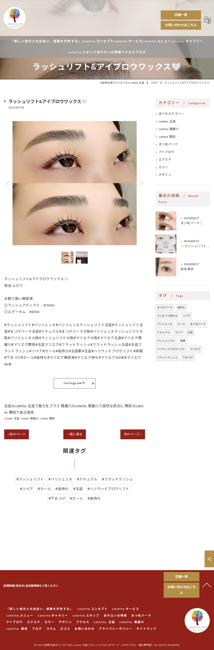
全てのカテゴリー (171, 113)
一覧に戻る (75, 434)
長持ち (181, 307)
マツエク (195, 349)
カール (181, 324)
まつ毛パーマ (168, 144)
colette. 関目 (47, 418)
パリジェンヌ (164, 324)
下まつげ (188, 357)
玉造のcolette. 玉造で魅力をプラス (32, 406)
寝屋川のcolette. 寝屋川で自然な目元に (92, 406)
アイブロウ (166, 152)
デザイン (165, 175)
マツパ (179, 332)
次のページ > (133, 434)
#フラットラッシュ (117, 479)
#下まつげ (56, 499)
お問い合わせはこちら (181, 25)
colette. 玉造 (11, 418)
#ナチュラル (87, 479)
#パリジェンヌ (60, 479)
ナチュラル (163, 332)
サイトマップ (146, 629)
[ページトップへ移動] (207, 585)
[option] (74, 183)
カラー (163, 167)
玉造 (190, 332)
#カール (44, 489)
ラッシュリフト (166, 341)
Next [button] (141, 183)
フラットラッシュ (167, 357)
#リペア (26, 489)
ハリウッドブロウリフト (171, 349)
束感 (182, 341)
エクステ (165, 159)
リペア (186, 316)
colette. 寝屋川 (29, 418)
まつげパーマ (164, 307)
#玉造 (78, 489)
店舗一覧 (181, 15)
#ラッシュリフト (30, 479)
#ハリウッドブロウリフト (108, 489)
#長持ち (62, 489)
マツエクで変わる (167, 316)
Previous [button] (8, 183)
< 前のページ (16, 434)
